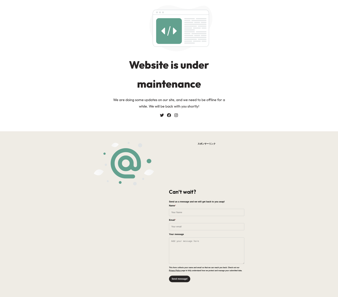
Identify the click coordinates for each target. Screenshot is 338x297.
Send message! (180, 279)
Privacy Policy (175, 271)
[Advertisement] (206, 164)
